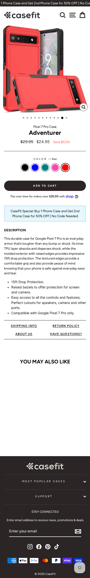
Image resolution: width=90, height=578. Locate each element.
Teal (45, 167)
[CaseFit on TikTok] (56, 546)
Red (65, 167)
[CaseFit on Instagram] (30, 546)
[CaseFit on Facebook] (39, 546)
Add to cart (19, 436)
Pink (55, 167)
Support (43, 496)
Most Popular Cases (44, 481)
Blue (35, 167)
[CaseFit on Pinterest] (47, 546)
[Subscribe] (78, 531)
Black (25, 167)
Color (45, 159)
